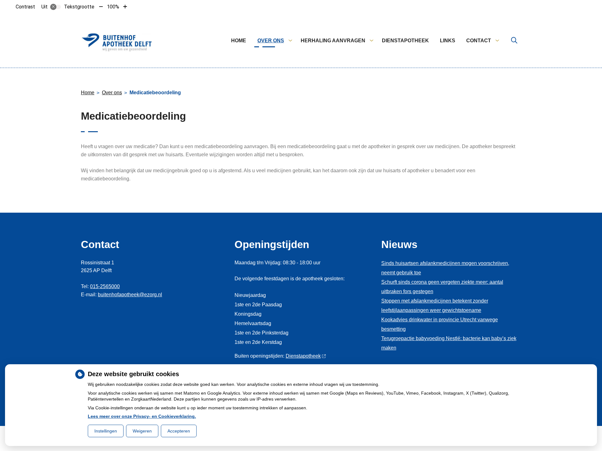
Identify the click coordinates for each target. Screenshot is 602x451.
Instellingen (105, 430)
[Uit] (55, 7)
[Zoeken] (514, 41)
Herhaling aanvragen (333, 40)
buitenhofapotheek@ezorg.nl (130, 294)
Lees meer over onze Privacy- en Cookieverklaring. (142, 416)
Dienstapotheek (405, 40)
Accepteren (178, 430)
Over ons (270, 40)
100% (113, 7)
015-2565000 (105, 286)
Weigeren (142, 430)
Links (447, 40)
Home (238, 40)
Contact (478, 40)
